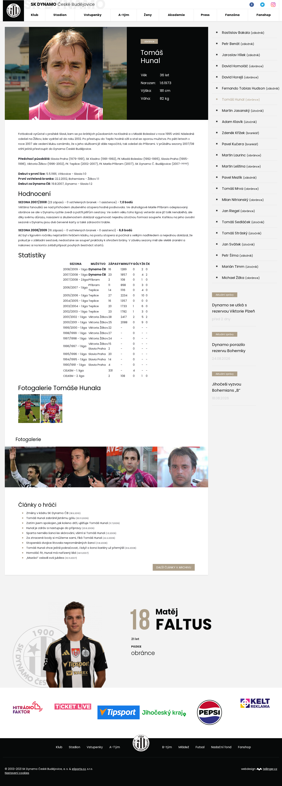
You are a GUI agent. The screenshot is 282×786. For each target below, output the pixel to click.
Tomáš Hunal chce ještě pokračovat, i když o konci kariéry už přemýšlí (75, 548)
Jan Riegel (238, 210)
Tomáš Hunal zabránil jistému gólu (50, 518)
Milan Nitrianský (243, 199)
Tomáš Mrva (240, 188)
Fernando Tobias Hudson (249, 88)
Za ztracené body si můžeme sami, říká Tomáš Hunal (64, 538)
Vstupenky (92, 15)
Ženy (148, 15)
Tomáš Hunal (241, 99)
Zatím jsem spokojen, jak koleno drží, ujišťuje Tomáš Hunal (67, 523)
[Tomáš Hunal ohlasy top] (182, 467)
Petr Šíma (237, 255)
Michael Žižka (241, 277)
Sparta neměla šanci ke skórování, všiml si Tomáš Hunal (65, 533)
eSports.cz (79, 769)
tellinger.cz (270, 769)
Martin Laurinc (241, 155)
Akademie (176, 15)
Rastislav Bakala (243, 32)
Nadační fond (221, 747)
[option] (47, 707)
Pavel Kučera (240, 144)
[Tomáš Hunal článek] (30, 467)
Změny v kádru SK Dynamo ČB (47, 513)
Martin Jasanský (243, 110)
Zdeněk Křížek (240, 132)
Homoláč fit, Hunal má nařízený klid (51, 553)
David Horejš (240, 77)
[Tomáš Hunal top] (81, 467)
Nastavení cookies (17, 773)
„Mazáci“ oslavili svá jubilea (45, 558)
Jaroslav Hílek (241, 54)
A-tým (123, 15)
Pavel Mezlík (239, 177)
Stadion (60, 15)
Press (205, 15)
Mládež (183, 747)
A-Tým (114, 747)
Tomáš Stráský (241, 233)
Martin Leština (241, 166)
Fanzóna (232, 15)
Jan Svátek (238, 244)
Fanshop (263, 15)
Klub (34, 15)
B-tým (167, 747)
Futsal (199, 747)
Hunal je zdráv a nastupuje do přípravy (53, 528)
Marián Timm (240, 266)
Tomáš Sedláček (243, 222)
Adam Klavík (239, 121)
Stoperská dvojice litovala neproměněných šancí (60, 543)
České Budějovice (63, 4)
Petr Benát (238, 43)
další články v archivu (173, 567)
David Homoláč (243, 66)
